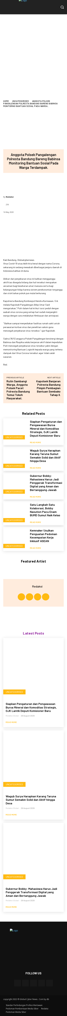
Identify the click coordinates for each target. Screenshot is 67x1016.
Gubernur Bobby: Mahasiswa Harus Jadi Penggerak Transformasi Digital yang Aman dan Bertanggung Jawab (46, 482)
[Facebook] (12, 182)
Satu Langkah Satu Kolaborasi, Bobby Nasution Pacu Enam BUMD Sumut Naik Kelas (45, 510)
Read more (35, 442)
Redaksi (10, 197)
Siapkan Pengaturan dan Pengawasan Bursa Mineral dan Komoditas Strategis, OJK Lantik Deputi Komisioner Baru (46, 428)
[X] (22, 182)
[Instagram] (29, 597)
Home (6, 101)
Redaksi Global (12, 715)
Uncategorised (20, 101)
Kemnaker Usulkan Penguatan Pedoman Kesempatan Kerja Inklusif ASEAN (43, 536)
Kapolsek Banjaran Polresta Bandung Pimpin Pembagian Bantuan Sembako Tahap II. (48, 388)
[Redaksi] (28, 586)
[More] (55, 182)
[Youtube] (45, 597)
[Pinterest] (33, 182)
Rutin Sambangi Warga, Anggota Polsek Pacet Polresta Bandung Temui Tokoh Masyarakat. (18, 389)
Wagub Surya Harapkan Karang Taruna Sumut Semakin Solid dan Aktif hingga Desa (45, 456)
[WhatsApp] (44, 182)
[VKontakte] (49, 983)
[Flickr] (33, 983)
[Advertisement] (33, 49)
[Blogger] (17, 983)
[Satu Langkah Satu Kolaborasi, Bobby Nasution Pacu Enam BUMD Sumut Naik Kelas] (15, 513)
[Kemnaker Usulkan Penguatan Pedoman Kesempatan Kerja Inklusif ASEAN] (15, 539)
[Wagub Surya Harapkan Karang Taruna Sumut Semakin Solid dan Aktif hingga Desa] (15, 459)
